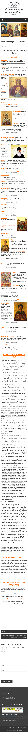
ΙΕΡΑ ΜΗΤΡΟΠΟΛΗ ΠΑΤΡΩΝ (9, 697)
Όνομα (2, 665)
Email (2, 670)
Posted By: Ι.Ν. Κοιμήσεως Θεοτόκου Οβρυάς (11, 44)
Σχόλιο (3, 651)
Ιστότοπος (3, 675)
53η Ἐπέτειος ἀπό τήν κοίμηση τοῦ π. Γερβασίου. (13, 631)
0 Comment (4, 46)
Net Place (14, 720)
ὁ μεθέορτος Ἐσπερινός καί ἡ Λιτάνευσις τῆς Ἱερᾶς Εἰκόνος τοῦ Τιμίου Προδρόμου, (14, 636)
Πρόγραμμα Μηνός (4, 34)
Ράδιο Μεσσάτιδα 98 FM (9, 698)
